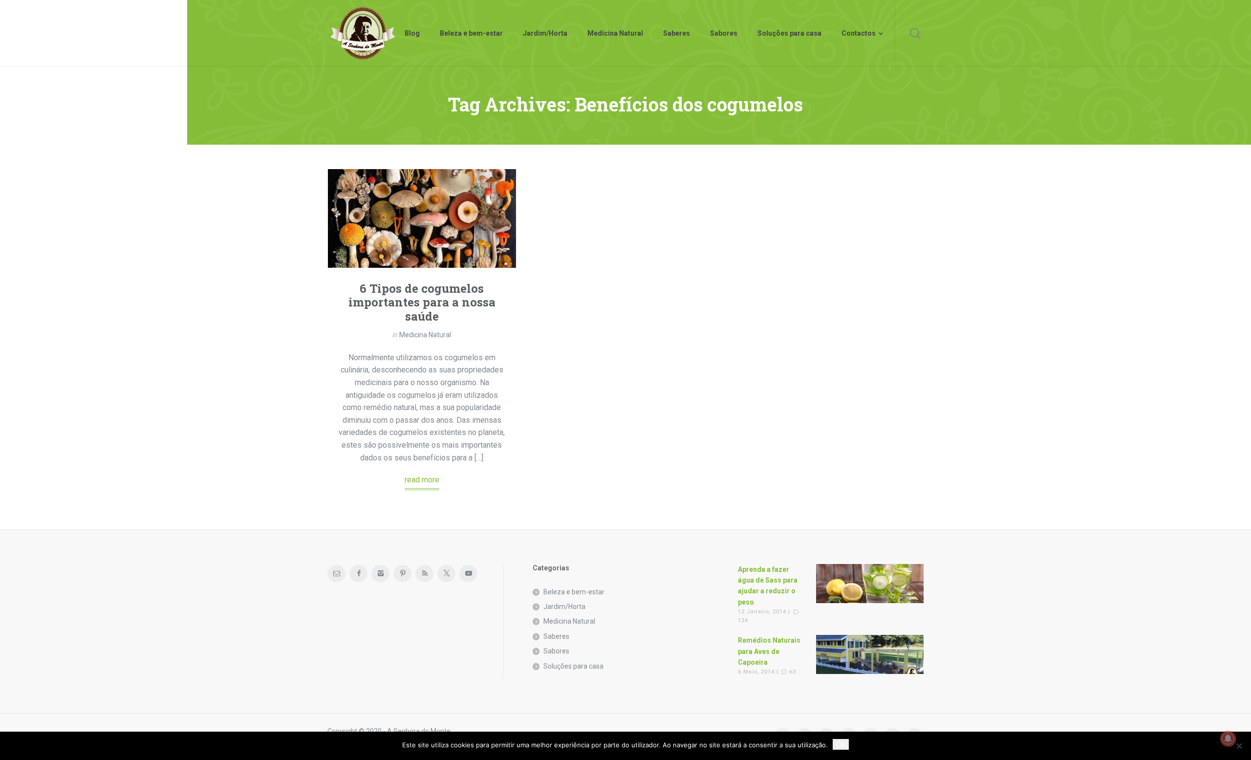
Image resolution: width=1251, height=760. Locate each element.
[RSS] (424, 573)
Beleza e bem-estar (573, 592)
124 (743, 620)
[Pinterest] (402, 573)
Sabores (556, 651)
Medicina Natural (425, 335)
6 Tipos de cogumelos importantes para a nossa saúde (422, 303)
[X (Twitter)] (446, 573)
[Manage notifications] (1228, 738)
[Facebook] (358, 573)
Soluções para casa (573, 666)
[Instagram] (380, 573)
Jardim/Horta (564, 606)
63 (792, 672)
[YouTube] (468, 573)
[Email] (336, 573)
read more (422, 479)
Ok (841, 744)
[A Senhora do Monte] (362, 33)
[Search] (915, 33)
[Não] (1239, 746)
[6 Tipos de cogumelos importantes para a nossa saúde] (422, 218)
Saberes (556, 636)
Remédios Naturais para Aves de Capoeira (769, 651)
